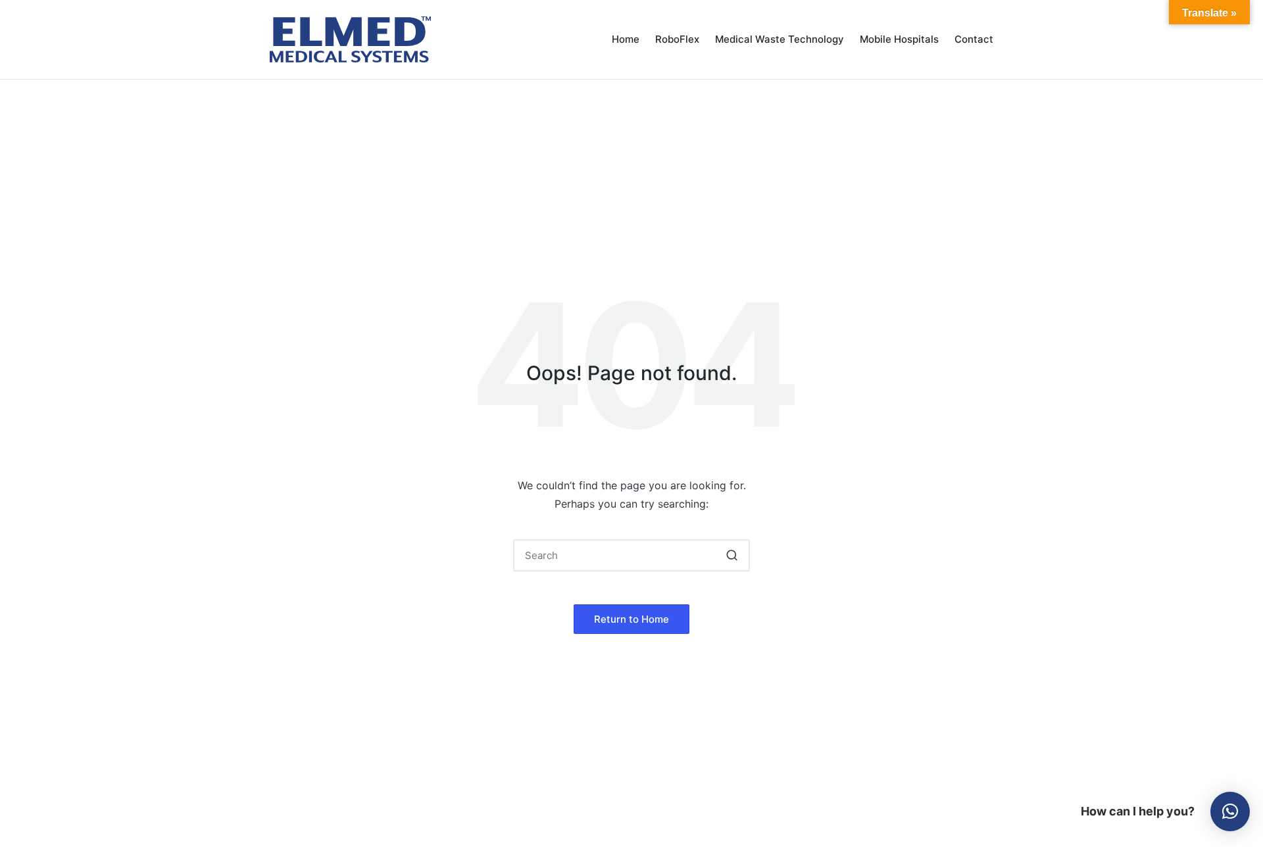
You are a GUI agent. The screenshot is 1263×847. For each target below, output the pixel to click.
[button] (732, 555)
